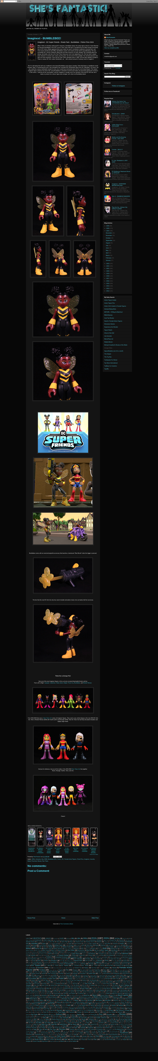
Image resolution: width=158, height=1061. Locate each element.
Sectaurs (42, 1019)
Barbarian (76, 946)
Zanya (57, 1041)
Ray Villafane (112, 1012)
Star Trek (35, 1026)
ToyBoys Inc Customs (110, 366)
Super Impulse (68, 1027)
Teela (45, 1029)
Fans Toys (63, 967)
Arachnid (28, 945)
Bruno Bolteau (127, 952)
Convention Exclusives (62, 957)
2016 (108, 281)
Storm (108, 1026)
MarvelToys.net (108, 339)
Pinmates (113, 1008)
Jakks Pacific (88, 983)
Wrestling (59, 1039)
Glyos (44, 975)
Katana (93, 988)
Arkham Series (59, 945)
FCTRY (100, 967)
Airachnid (121, 940)
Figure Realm (108, 330)
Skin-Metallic (104, 1021)
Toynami (100, 1032)
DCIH (29, 960)
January (108, 260)
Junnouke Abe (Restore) (104, 987)
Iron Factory (37, 983)
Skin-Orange (113, 1021)
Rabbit (104, 1012)
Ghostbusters (116, 973)
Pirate (118, 1008)
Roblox (68, 1016)
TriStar (55, 1034)
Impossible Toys (56, 982)
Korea (72, 990)
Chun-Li (29, 957)
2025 (108, 228)
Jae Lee (81, 983)
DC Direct (87, 959)
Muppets (100, 1003)
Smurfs (82, 1022)
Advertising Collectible (95, 940)
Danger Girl (118, 957)
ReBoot (52, 1014)
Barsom (103, 946)
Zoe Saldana (73, 1041)
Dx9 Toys (86, 962)
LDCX (62, 991)
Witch (114, 1037)
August (108, 243)
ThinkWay (129, 1029)
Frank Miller (76, 971)
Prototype (79, 1012)
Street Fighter (42, 1027)
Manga (51, 995)
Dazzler (64, 958)
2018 (108, 276)
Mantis (57, 995)
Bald (45, 946)
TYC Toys (80, 1034)
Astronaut (103, 945)
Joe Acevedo (108, 336)
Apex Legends (92, 943)
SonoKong (94, 1022)
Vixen (123, 1036)
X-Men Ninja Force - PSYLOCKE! (118, 125)
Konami (67, 990)
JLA (109, 985)
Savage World (74, 1017)
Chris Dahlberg (109, 955)
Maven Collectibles (44, 998)
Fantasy (86, 967)
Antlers (70, 943)
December (109, 233)
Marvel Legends (123, 995)
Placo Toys (30, 1010)
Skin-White (39, 1022)
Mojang (59, 1002)
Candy (55, 953)
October (108, 238)
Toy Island (63, 1032)
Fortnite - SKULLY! (117, 149)
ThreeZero (43, 1031)
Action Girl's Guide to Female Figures (115, 306)
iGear (131, 980)
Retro (101, 1014)
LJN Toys (43, 993)
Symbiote (107, 1027)
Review (39, 861)
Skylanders (63, 1022)
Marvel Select (42, 997)
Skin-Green (95, 1021)
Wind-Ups (97, 1037)
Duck (60, 962)
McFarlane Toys (66, 998)
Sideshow (28, 1021)
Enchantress (117, 963)
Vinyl (97, 1036)
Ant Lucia (55, 943)
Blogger (82, 1048)
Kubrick (108, 990)
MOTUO (50, 1003)
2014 (108, 286)
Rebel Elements (45, 1014)
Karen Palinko (85, 988)
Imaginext (86, 859)
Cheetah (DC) (81, 955)
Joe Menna (115, 985)
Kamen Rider (76, 988)
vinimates (84, 1036)
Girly (27, 975)
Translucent (29, 1034)
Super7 (76, 1027)
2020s (33, 859)
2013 (108, 288)
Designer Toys (69, 960)
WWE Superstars (74, 1039)
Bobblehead (34, 952)
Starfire (50, 1026)
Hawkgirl (70, 978)
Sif (33, 1021)
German (99, 973)
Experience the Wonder (111, 327)
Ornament (80, 1007)
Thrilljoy (50, 1031)
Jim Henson (77, 985)
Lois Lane (48, 993)
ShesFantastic (110, 37)
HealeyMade (83, 978)
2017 (108, 278)
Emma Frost (104, 963)
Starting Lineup (57, 1026)
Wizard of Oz (121, 1037)
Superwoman (99, 1027)
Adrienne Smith (85, 940)
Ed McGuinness (126, 962)
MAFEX (108, 993)
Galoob (43, 973)
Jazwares (28, 985)
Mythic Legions (126, 1003)
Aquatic (122, 943)
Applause (101, 943)
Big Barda (122, 948)
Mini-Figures (99, 1000)
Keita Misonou (107, 988)
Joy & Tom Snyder (50, 987)
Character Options (53, 955)
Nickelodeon (106, 1005)
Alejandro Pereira (30, 941)
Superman (90, 1027)
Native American (40, 1005)
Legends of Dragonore (87, 991)
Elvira (97, 963)
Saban (44, 1017)
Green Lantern (120, 975)
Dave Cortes (50, 958)
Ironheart (58, 983)
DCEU (130, 959)
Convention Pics (74, 957)
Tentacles (72, 1029)
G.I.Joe (113, 972)
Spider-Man (54, 1024)
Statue (64, 1026)
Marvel (94, 995)
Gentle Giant (92, 973)
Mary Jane (62, 997)
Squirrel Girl (113, 1024)
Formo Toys (37, 971)
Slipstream (76, 1022)
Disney (107, 960)
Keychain (122, 988)
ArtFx (83, 945)
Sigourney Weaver (40, 1021)
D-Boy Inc (112, 957)
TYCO (85, 1034)
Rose (120, 1016)
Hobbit (27, 980)
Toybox (88, 1032)
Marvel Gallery (104, 995)
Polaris (98, 1010)
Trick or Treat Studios (47, 1034)
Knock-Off (60, 990)
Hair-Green (78, 977)
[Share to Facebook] (59, 857)
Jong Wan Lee (41, 987)
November (109, 235)
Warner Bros (56, 1037)
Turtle (75, 1034)
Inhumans (103, 982)
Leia (102, 991)
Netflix (69, 1005)
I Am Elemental (93, 980)
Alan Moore (128, 940)
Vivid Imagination (115, 1036)
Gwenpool (62, 976)
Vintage (91, 1036)
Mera (115, 998)
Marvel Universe (52, 997)
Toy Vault (70, 1032)
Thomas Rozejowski (30, 1031)
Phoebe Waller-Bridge (89, 1008)
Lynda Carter (88, 993)
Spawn (122, 1022)
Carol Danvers (91, 953)
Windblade (103, 1037)
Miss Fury (30, 1002)
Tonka (37, 1032)
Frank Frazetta (68, 971)
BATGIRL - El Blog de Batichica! (113, 312)
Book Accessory (43, 952)
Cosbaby (88, 957)
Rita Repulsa (47, 1016)
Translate (118, 68)
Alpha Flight (65, 941)
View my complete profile (111, 48)
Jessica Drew (54, 985)
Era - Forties (55, 965)
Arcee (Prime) (42, 945)
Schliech (122, 1017)
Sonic (87, 1022)
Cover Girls (94, 957)
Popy (32, 1012)
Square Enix (94, 1024)
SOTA (108, 1022)
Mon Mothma (66, 1002)
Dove (29, 962)
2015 (108, 283)
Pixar (123, 1008)
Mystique (117, 1003)
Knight (55, 990)
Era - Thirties (94, 965)
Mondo (72, 1002)
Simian (67, 1021)
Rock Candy (97, 1016)
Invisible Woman (126, 982)
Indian (69, 982)
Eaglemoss (98, 962)
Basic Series (110, 947)
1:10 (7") (28, 938)
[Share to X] (57, 857)
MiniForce (116, 1000)
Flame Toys (112, 970)
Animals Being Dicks (110, 309)
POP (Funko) (109, 1010)
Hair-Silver (102, 976)
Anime (44, 943)
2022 (108, 266)
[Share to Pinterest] (61, 857)
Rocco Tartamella (88, 1016)
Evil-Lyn (127, 965)
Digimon (94, 960)
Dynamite (91, 962)
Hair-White (109, 977)
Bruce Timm (111, 952)
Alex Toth (52, 941)
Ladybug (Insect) (34, 991)
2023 (108, 263)
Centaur (40, 955)
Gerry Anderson (107, 973)
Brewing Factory (70, 952)
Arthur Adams (89, 945)
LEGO (96, 991)
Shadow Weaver (56, 1019)
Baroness (88, 946)
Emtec (110, 963)
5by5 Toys (125, 938)
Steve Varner (102, 1026)
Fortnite (44, 972)
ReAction (120, 1012)
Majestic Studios (29, 995)
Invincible (117, 982)
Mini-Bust (90, 1000)
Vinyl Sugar (106, 1036)
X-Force (89, 1039)
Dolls (120, 960)
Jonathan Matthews (31, 987)
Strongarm (50, 1027)
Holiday (33, 980)
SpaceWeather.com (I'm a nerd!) (113, 351)
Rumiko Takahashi (30, 1017)
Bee (43, 859)
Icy (119, 980)
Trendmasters (37, 1034)
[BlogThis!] (56, 857)
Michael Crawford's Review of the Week (115, 345)
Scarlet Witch (83, 1017)
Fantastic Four (78, 967)
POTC (40, 1012)
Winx (110, 1037)
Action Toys (55, 940)
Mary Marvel (70, 997)
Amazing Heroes (90, 941)
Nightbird (114, 1005)
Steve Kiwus (94, 1026)
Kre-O (85, 990)
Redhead (59, 1014)
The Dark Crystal (90, 1029)
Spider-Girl (36, 1024)
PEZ (59, 1008)
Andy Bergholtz (121, 941)
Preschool (34, 861)
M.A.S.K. (95, 993)
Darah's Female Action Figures (113, 321)
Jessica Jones (63, 985)
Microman (71, 1000)
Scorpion (128, 1017)
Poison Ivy (70, 683)
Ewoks (27, 967)
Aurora (129, 945)
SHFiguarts (91, 1019)
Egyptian (35, 963)
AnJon (50, 943)
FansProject (70, 967)
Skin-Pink (121, 1021)
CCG (27, 955)
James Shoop (106, 983)
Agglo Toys (105, 940)
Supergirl (46, 683)
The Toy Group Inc (109, 1029)
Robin (62, 1016)
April (107, 253)
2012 (108, 291)
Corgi (83, 957)
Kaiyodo (60, 988)
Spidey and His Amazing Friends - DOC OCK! (119, 137)
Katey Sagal (99, 988)
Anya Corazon (77, 943)
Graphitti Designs (110, 975)
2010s (94, 938)
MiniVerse (123, 1000)
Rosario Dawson (113, 1016)
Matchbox (124, 997)
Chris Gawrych (118, 955)
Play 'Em (44, 1010)
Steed (76, 1026)
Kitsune (36, 990)
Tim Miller (94, 1031)
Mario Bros (63, 995)
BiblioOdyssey (108, 315)
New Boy (75, 1005)
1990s (78, 938)
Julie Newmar (83, 987)
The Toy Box (108, 357)
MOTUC (43, 1003)
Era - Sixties (85, 965)
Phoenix (98, 1008)
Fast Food (93, 967)
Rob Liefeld (56, 1016)
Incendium (63, 982)
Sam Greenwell (64, 1017)
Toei (126, 1031)
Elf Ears (83, 964)
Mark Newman (72, 995)
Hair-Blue (69, 977)
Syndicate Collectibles (116, 1027)
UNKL (121, 1034)
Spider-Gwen (44, 1024)
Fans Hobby (56, 967)
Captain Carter (67, 953)
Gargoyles (75, 973)
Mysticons (111, 1003)
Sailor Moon (55, 1017)
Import (48, 982)
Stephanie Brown (85, 1026)
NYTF (53, 1007)
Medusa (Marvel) (101, 998)
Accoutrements (38, 940)
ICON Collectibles (106, 980)
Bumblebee (77, 683)
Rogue (104, 1016)
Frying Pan (97, 971)
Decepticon (54, 960)
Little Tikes (30, 993)
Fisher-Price (80, 859)
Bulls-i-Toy (35, 953)
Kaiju (56, 988)
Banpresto (57, 946)
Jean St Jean (45, 985)
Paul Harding (37, 1008)
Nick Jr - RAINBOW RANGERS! (121, 196)
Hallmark (117, 976)
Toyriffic (106, 369)
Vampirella (40, 1036)
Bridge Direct (91, 952)
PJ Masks (129, 1008)
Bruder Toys (120, 952)
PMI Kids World (83, 1010)
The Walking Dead (119, 1029)
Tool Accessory (44, 1032)
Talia (30, 1029)
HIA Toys (129, 978)
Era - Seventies (75, 965)
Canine (60, 953)
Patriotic (29, 1008)
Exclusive (41, 967)
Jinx (105, 985)
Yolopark (124, 1039)
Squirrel (106, 1024)
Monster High (97, 1002)
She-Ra (83, 1019)
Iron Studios (51, 983)
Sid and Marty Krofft (125, 1019)
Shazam (70, 1019)
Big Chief (128, 948)
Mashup (77, 997)
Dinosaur (99, 960)
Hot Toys (52, 980)
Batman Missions (58, 948)
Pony (103, 1010)
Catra (118, 953)
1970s (68, 938)
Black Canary (45, 950)
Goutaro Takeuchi (93, 975)
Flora (130, 970)
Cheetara (90, 955)
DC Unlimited (124, 958)
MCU (75, 998)
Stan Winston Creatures (123, 1024)
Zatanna (62, 1041)
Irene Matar (29, 983)
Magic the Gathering (117, 993)
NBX (47, 1005)
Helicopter (107, 978)
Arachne (129, 943)
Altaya (71, 941)
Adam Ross (77, 940)
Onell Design (73, 1007)
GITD (32, 975)
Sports (86, 1024)
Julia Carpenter (74, 987)
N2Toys (27, 1005)
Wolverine (127, 1037)
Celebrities (33, 955)
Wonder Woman (87, 683)
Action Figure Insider (110, 300)
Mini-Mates (108, 1000)
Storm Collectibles (117, 1026)
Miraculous (129, 1000)
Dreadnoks (46, 962)
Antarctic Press (63, 943)
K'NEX (47, 988)
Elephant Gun (77, 963)
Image (28, 982)
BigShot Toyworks (29, 950)
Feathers (106, 967)
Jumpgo (91, 987)
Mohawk (52, 1002)
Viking (71, 1036)
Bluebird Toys (128, 950)
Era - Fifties (47, 965)
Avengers (33, 947)
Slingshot (69, 1022)
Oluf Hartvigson (66, 1007)
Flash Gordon (120, 970)
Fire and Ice (83, 970)
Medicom (81, 998)
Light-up (108, 991)
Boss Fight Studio (53, 952)
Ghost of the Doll (109, 333)
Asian (96, 945)
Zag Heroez (45, 1041)
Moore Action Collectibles (113, 1002)
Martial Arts (86, 995)
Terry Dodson (80, 1029)
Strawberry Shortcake (31, 1027)
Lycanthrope (81, 993)
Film (67, 970)
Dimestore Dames (109, 324)
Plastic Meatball (37, 1010)
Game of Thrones (51, 973)
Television (62, 1029)
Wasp (62, 1037)
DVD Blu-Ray (79, 962)
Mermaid (120, 998)
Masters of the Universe (101, 997)
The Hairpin (107, 354)
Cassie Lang (111, 953)
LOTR (64, 993)
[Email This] (54, 857)
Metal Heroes (128, 998)
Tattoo (40, 1029)
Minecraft (83, 1000)
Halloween (124, 977)
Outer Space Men (97, 1007)
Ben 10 (88, 948)
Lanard (43, 991)
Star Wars (42, 1026)
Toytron (106, 1032)
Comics (59, 859)
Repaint (73, 1014)
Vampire (33, 1036)
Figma (55, 970)
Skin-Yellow (48, 1022)
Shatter (64, 1019)
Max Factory (52, 998)
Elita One (91, 964)
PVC (98, 1012)
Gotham (79, 975)
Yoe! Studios (118, 1039)
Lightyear (114, 991)
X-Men (95, 1039)
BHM (45, 859)
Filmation (75, 970)
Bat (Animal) (120, 946)
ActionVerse (62, 940)
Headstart (77, 978)
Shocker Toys (106, 1019)
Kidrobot (30, 990)
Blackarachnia (80, 950)
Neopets (63, 1005)
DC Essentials (96, 958)
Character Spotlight (64, 955)
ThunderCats (57, 1031)
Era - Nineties (65, 965)
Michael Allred (54, 1000)
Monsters (104, 1002)
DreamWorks (53, 962)
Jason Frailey (121, 983)
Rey (33, 1016)
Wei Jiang (69, 1037)
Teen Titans (45, 861)
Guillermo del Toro (45, 976)
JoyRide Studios (59, 987)
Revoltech (28, 1016)
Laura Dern (56, 991)
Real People (34, 1014)
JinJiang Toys (100, 985)
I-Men (100, 980)
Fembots (42, 970)
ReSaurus (86, 1014)
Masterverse (116, 997)
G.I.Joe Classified (122, 972)
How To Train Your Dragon (73, 980)
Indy (89, 982)
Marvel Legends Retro (31, 997)
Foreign (30, 971)
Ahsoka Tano (113, 940)
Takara (125, 1027)
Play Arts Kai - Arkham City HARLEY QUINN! (119, 207)
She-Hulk (76, 1019)
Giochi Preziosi (126, 973)
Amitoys (105, 941)
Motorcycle (35, 1003)
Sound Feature (115, 1022)
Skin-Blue (80, 1021)
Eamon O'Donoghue (108, 962)
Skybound (56, 1022)
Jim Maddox (92, 985)
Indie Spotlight (83, 982)
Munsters (93, 1003)
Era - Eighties (35, 965)
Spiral (80, 1024)
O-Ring (58, 1007)
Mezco (42, 1000)
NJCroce (128, 1005)
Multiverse (85, 1003)
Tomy (32, 1033)
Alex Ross (46, 941)
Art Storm (78, 945)
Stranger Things (126, 1026)
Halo (131, 977)
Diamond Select (78, 960)
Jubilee (66, 987)
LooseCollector (57, 993)
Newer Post (31, 918)
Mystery (105, 1003)
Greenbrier (128, 975)
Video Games (61, 1036)
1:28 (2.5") (48, 938)
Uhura (89, 1034)
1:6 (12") (61, 938)
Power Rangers (62, 1012)
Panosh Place (129, 1007)
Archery (50, 945)
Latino (48, 992)
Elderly (41, 963)
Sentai (47, 1019)
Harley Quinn (59, 683)
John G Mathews (125, 985)
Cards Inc (84, 953)
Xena (101, 1039)
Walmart (49, 1037)
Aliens (58, 941)
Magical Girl (127, 993)
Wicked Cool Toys (76, 1037)
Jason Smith (128, 983)
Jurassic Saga (115, 987)
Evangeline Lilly (119, 965)
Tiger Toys (65, 1031)
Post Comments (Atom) (66, 924)
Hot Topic (45, 980)
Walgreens (41, 1038)
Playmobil (67, 1010)
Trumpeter (70, 1034)
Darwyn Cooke (42, 958)
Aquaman (115, 943)
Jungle (96, 987)
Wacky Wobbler (33, 1037)
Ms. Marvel (77, 1003)
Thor (37, 1031)
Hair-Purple (94, 977)
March (108, 255)
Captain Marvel (76, 953)
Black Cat (53, 950)
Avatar (27, 946)
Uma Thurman (102, 1034)
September (109, 240)
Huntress (84, 980)
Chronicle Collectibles (127, 955)
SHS (112, 1019)
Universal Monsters (113, 1034)
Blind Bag (89, 950)
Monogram (89, 1002)
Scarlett (91, 1017)
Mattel (29, 861)
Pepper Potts (46, 1008)
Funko (105, 972)
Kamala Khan (67, 988)
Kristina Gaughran (99, 990)
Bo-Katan (28, 952)
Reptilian (79, 1014)
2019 (108, 273)
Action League (47, 940)
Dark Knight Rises (32, 958)
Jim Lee (84, 985)
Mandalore (44, 995)
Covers (100, 957)
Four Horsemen (53, 972)
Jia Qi (70, 985)
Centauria (45, 955)
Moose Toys (124, 1002)
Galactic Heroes (36, 973)
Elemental (68, 964)
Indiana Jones (76, 982)
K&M (52, 988)
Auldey (124, 945)
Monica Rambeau (80, 1002)
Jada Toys (74, 983)
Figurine (61, 970)
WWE (65, 1039)
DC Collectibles (78, 959)
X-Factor (83, 1039)
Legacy (78, 991)
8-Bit (130, 938)
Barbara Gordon (67, 947)
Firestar (90, 970)
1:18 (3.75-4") (36, 938)
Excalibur (33, 967)
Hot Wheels (58, 980)
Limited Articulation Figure (125, 991)
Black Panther (61, 950)
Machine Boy (101, 993)
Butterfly (50, 953)
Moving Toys (70, 1003)
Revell (116, 1014)
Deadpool (46, 960)
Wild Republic (90, 1037)
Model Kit (44, 1002)
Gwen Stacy (54, 977)
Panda (123, 1007)
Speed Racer (29, 1024)
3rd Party (117, 938)
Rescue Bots (93, 1014)
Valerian (27, 1036)
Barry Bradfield (96, 946)
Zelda (67, 1041)
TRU (64, 1034)
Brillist (105, 952)
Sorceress (101, 1022)
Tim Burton (86, 1031)
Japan (113, 983)
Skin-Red (30, 1022)
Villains (78, 1036)
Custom (105, 957)
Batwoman (76, 948)
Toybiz (81, 1033)
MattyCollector (108, 342)
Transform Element (114, 1032)
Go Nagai (49, 975)
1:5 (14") (56, 938)
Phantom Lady (65, 1008)
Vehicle (47, 1036)
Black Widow (71, 950)
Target (34, 1029)
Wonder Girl (29, 1039)
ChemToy (97, 955)
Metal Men (30, 1000)
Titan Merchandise (114, 1031)
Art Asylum (71, 945)
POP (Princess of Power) (123, 1010)
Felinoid (114, 967)
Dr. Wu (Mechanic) (37, 962)
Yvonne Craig (36, 1041)
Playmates (59, 1010)
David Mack (58, 958)
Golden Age (61, 975)
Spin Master (73, 1024)
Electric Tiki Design (49, 963)
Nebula (52, 1005)
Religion (68, 1014)
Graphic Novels (102, 975)
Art (66, 945)
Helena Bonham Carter (98, 978)
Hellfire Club (115, 978)
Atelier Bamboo (111, 945)
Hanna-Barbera (43, 978)
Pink (107, 1008)
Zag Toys (52, 1041)
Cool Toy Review (109, 318)
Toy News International (110, 363)
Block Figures (104, 950)
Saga (50, 1017)
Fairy (49, 967)
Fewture (51, 970)
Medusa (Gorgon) (90, 998)
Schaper (111, 1017)
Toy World (76, 1032)
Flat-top (126, 970)
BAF (40, 946)
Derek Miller (62, 960)
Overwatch (106, 1007)
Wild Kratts (84, 1037)
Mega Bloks (109, 998)
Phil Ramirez (80, 1008)
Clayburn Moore (36, 957)
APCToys (85, 943)
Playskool (74, 1010)
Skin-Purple (129, 1021)
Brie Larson (98, 952)
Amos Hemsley (112, 941)
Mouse (56, 1003)
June (107, 248)
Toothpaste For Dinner (110, 360)
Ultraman (95, 1034)
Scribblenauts (29, 1019)
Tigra (70, 1031)
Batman (28, 948)
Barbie (82, 946)
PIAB (103, 1008)
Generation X (83, 973)
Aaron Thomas (29, 940)
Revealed (109, 1014)
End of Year (125, 963)
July (107, 245)
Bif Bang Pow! (114, 948)
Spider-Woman (63, 1024)
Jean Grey (36, 985)
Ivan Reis (69, 983)
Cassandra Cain (102, 953)
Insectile (92, 859)
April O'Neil (107, 943)
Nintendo (120, 1005)
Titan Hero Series (102, 1031)
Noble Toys (29, 1007)
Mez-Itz (35, 1000)
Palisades (118, 1007)
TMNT (121, 1031)
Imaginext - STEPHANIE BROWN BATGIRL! (119, 184)
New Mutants (82, 1005)
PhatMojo (72, 1008)
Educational (28, 963)
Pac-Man (112, 1007)
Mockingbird (37, 1002)
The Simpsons (99, 1029)
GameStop (60, 973)
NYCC (47, 1007)
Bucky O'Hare (29, 953)
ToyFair (94, 1032)
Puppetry (92, 1012)
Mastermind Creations (86, 997)
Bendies (93, 948)
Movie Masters (63, 1003)
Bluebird (121, 950)
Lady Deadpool (124, 990)
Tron (59, 1034)
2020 (108, 271)
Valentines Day (127, 1034)
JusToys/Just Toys (39, 988)
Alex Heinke (39, 941)
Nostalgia (35, 1007)
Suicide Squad (58, 1027)
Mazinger (58, 998)
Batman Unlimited (68, 948)
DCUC (39, 960)
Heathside (90, 978)
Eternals (102, 965)
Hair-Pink (85, 977)
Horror (39, 980)
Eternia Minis (110, 965)
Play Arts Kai (51, 1010)
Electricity (56, 963)
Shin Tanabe (99, 1019)
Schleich (116, 1017)
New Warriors (91, 1005)
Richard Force (40, 1016)
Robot (73, 1016)
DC (63, 859)
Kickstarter (129, 988)
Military (76, 1000)
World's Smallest (50, 1039)
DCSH (33, 960)
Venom (52, 1036)
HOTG (64, 980)
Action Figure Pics (109, 303)
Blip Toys (97, 950)
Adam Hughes (70, 940)
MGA (48, 1000)
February (109, 258)
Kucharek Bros (115, 990)
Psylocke (86, 1012)
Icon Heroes (114, 980)
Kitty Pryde (42, 990)
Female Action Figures (70, 859)
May (107, 250)
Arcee (34, 945)
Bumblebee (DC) (52, 859)
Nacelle (32, 1005)
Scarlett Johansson (101, 1017)
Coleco (43, 957)
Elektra (61, 963)
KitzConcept (49, 990)
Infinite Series (95, 982)
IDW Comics (125, 980)
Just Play (124, 987)
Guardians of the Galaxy (32, 977)
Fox (61, 971)
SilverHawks (61, 1021)
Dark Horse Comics (127, 957)
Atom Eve (118, 945)
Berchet (99, 948)
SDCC (35, 1019)
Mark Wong (79, 995)
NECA (57, 1005)
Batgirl (65, 683)
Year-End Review (108, 1039)
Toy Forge (57, 1032)
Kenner (115, 988)
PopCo (27, 1012)
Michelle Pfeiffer (63, 1000)
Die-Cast (87, 960)
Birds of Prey (38, 950)
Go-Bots (55, 975)
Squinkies (101, 1024)
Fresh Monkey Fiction (87, 971)
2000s (85, 938)
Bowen (62, 952)
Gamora (68, 973)
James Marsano (98, 983)
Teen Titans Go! (47, 718)
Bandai (50, 947)
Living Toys (36, 993)
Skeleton (73, 1021)
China (102, 955)
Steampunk (71, 1026)
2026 (108, 226)
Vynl (27, 1037)
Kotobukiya (79, 990)
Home (63, 918)
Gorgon (67, 975)
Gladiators (39, 975)
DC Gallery (104, 958)
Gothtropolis (85, 975)
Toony (51, 1032)
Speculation (128, 1022)
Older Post (95, 918)
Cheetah (74, 955)
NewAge (99, 1005)
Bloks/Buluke (114, 950)
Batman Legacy (48, 948)
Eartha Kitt (117, 962)
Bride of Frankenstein (80, 952)
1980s (72, 938)
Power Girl (46, 1012)
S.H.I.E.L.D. (38, 1017)
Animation (38, 859)
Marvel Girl (113, 995)
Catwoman (52, 683)
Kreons (91, 990)
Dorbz (130, 960)
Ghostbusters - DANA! (118, 113)
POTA (36, 1012)
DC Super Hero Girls (114, 958)
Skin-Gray (87, 1021)
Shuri (117, 1019)
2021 (108, 268)
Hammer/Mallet (32, 978)
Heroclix (122, 978)
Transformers (124, 1033)
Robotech (80, 1016)
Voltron (128, 1036)
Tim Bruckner (77, 1031)
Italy (63, 983)
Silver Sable (53, 1021)
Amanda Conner (80, 941)
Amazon (99, 941)
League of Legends (69, 991)
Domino (125, 960)
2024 (108, 230)
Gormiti (74, 975)
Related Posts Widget (94, 854)
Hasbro (61, 978)
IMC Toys (43, 982)
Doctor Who (114, 960)
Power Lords (53, 1012)
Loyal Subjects (72, 993)
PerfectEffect (54, 1008)
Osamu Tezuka (88, 1007)
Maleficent (37, 995)
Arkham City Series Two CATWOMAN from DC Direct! (120, 102)
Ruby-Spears (127, 1016)
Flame (104, 970)
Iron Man (44, 983)
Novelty (41, 1007)
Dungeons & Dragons (68, 962)
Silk (48, 1021)
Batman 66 (38, 948)
